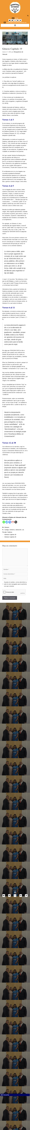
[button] (15, 25)
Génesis (6, 527)
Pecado (4, 532)
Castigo (6, 529)
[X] (15, 522)
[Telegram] (12, 20)
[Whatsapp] (3, 522)
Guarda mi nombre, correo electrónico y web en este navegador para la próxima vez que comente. (15, 584)
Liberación (18, 529)
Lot (23, 529)
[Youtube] (9, 20)
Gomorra (12, 529)
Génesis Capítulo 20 (10, 537)
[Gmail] (12, 522)
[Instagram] (15, 20)
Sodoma (9, 532)
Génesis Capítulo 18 (10, 534)
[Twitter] (20, 20)
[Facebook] (18, 20)
